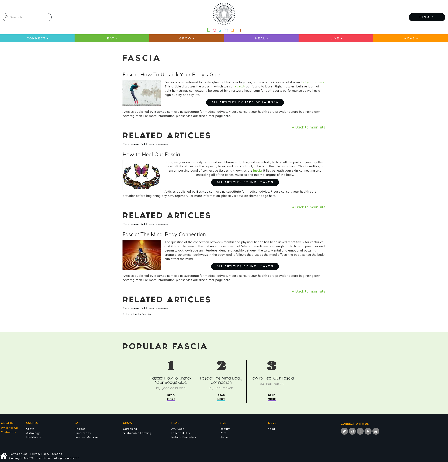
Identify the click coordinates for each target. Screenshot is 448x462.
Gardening (130, 428)
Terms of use (18, 454)
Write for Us (9, 427)
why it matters (313, 82)
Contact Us (8, 432)
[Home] (224, 17)
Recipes (80, 428)
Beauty (225, 428)
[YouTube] (375, 431)
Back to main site (310, 127)
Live (334, 38)
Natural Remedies (183, 437)
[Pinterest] (368, 431)
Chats (30, 428)
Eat (111, 38)
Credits (57, 454)
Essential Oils (180, 433)
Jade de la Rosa (174, 388)
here (227, 116)
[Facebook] (360, 431)
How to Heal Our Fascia (272, 379)
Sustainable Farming (137, 433)
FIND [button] (425, 17)
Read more (130, 144)
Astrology (33, 433)
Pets (223, 433)
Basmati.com (163, 112)
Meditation (33, 437)
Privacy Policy (40, 454)
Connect (36, 38)
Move (409, 38)
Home (224, 437)
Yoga (271, 428)
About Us (7, 423)
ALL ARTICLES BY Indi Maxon (245, 182)
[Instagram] (352, 431)
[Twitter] (344, 431)
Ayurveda (177, 428)
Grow (185, 38)
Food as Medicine (87, 437)
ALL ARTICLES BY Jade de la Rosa (245, 102)
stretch (240, 86)
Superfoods (83, 433)
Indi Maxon (224, 388)
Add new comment (155, 144)
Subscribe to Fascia (136, 314)
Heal (260, 38)
